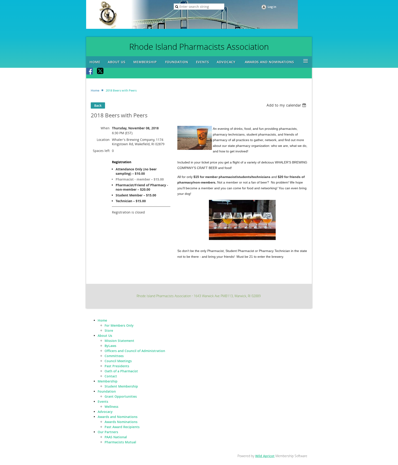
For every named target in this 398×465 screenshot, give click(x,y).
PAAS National (116, 437)
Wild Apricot (265, 456)
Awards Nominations (121, 422)
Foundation (107, 391)
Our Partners (108, 432)
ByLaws (110, 346)
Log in (272, 7)
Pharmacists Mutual (120, 442)
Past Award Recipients (122, 427)
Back (98, 105)
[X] (100, 71)
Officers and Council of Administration (135, 351)
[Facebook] (90, 71)
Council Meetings (118, 361)
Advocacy (105, 411)
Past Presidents (117, 366)
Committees (114, 356)
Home (95, 90)
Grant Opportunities (121, 396)
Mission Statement (119, 340)
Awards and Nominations (118, 417)
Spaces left (101, 150)
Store (109, 330)
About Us (105, 335)
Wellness (111, 406)
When (105, 128)
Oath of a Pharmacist (121, 371)
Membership (107, 381)
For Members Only (119, 325)
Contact (111, 376)
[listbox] (286, 105)
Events (103, 401)
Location (103, 139)
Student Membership (121, 386)
